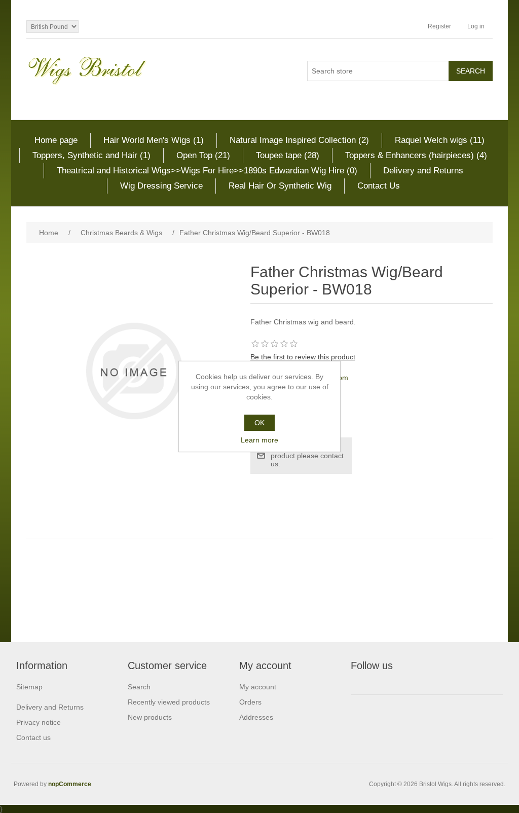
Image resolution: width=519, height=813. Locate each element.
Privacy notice (38, 722)
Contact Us (378, 186)
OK (259, 423)
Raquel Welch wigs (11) (440, 140)
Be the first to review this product (302, 357)
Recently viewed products (169, 702)
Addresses (256, 717)
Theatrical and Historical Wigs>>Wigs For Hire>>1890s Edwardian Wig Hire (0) (207, 170)
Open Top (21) (203, 155)
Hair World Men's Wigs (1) (153, 140)
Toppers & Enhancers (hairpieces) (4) (416, 155)
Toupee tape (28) (287, 155)
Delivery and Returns (423, 170)
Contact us (33, 737)
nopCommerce (69, 784)
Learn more (259, 440)
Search (139, 687)
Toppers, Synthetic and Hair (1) (91, 155)
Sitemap (29, 687)
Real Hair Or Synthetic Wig (280, 186)
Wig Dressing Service (161, 186)
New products (150, 717)
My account (257, 687)
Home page (56, 140)
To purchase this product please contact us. (307, 456)
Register (439, 26)
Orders (250, 702)
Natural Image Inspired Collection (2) (299, 140)
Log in (476, 26)
